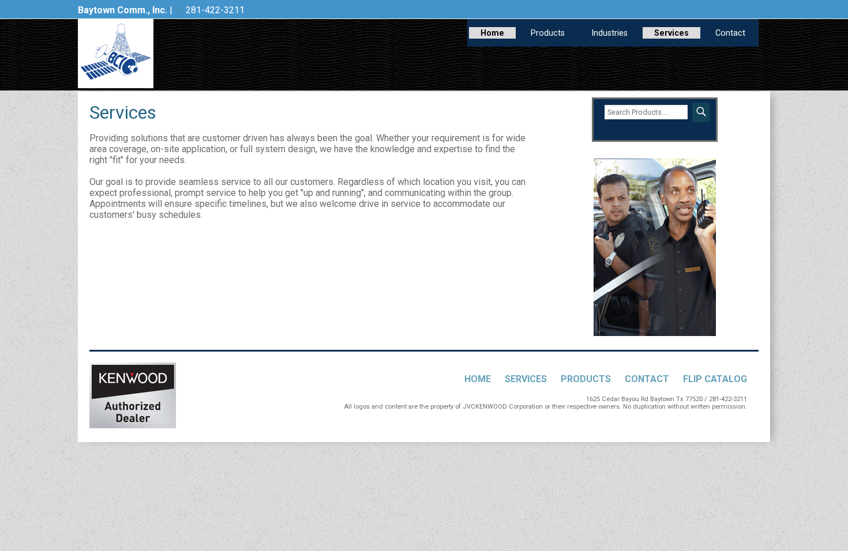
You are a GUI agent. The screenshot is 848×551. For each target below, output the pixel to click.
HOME (477, 378)
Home (492, 33)
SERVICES (526, 378)
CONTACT (647, 378)
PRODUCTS (586, 378)
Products (548, 33)
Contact (730, 33)
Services (671, 33)
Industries (609, 33)
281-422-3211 (214, 10)
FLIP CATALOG (715, 378)
